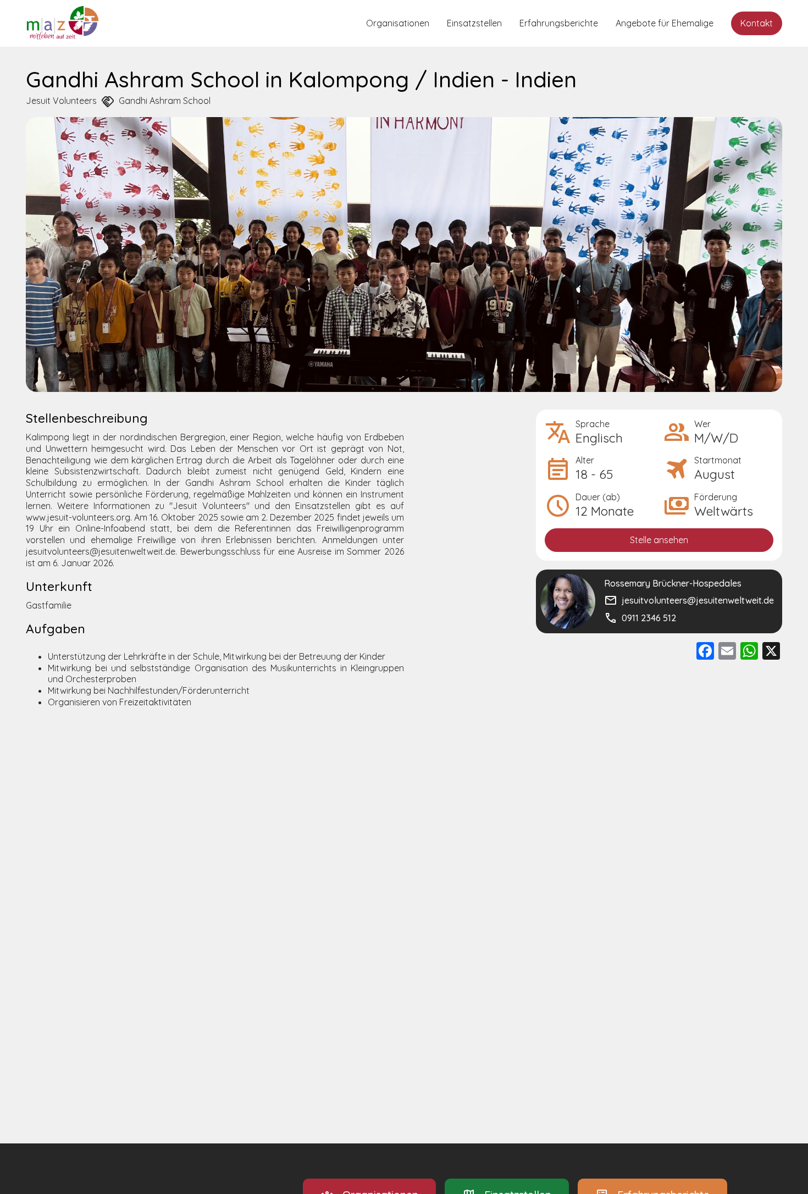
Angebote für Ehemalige (664, 23)
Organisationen (397, 23)
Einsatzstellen (474, 23)
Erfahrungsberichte (558, 23)
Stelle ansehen (659, 539)
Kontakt (756, 23)
